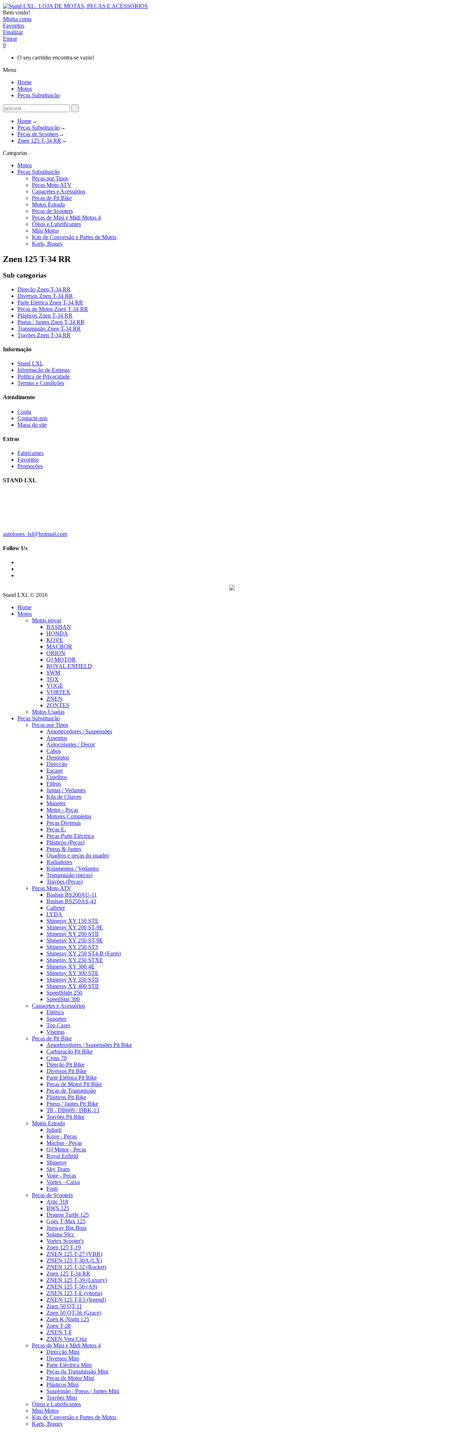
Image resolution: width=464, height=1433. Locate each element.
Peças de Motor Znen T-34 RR (52, 309)
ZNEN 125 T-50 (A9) (71, 1286)
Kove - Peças (61, 1136)
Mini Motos (45, 231)
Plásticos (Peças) (65, 842)
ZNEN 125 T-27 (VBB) (74, 1254)
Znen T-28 (58, 1326)
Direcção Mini (62, 1352)
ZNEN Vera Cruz (66, 1339)
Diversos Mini (62, 1358)
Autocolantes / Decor (70, 744)
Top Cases (58, 1025)
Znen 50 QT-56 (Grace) (73, 1313)
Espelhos (56, 777)
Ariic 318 (57, 1202)
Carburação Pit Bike (69, 1051)
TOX (52, 679)
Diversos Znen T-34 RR (45, 296)
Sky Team (58, 1169)
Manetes (56, 803)
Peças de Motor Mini (70, 1378)
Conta (24, 412)
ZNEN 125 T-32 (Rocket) (76, 1267)
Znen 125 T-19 (63, 1247)
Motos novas (46, 620)
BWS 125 (57, 1208)
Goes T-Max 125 (66, 1221)
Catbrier (55, 908)
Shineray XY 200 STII (72, 934)
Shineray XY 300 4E (70, 966)
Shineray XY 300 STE (72, 973)
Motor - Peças (62, 810)
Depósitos (57, 757)
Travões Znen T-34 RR (44, 335)
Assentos (56, 738)
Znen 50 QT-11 (64, 1306)
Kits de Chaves (63, 797)
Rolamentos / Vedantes (72, 868)
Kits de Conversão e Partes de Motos (74, 237)
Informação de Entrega (43, 370)
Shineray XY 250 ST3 (72, 947)
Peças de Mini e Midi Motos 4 (66, 217)
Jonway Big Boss (66, 1228)
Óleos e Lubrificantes (56, 224)
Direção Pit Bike (65, 1064)
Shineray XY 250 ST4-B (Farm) (83, 953)
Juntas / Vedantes (66, 790)
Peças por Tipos (50, 178)
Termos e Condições (40, 383)
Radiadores (59, 862)
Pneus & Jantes (63, 849)
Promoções (30, 466)
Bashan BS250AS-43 (71, 901)
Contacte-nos (32, 418)
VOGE (54, 686)
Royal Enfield (62, 1156)
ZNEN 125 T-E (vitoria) (74, 1293)
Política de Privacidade (43, 376)
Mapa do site (32, 425)
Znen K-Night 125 (67, 1319)
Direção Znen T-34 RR (44, 289)
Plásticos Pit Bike (66, 1097)
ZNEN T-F (59, 1332)
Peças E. (56, 829)
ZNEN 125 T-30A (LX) (74, 1260)
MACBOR (59, 646)
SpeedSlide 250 (64, 993)
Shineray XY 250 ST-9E (74, 940)
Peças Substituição (38, 127)
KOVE (54, 640)
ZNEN (54, 699)
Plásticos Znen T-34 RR (44, 315)
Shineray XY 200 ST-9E (74, 927)
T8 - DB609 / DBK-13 (72, 1110)
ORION (55, 653)
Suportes (56, 1019)
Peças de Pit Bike (52, 198)
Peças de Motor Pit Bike (74, 1084)
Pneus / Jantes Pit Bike (72, 1104)
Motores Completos (68, 816)
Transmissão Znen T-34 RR (49, 329)
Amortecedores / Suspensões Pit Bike (89, 1045)
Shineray (56, 1162)
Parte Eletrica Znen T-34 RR (50, 302)
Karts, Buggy (47, 244)
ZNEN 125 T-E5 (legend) (76, 1300)
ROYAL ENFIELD (69, 666)
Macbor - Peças (64, 1143)
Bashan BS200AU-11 (71, 895)
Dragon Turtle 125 (67, 1215)
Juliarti (54, 1130)
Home (24, 121)
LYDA (54, 914)
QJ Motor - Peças (66, 1149)
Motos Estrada (48, 204)
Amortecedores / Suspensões (79, 731)
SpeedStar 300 (63, 999)
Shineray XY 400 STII (72, 986)
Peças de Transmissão (71, 1091)
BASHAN (58, 627)
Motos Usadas (48, 712)
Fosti (52, 1189)
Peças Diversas (63, 823)
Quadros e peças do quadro (77, 855)
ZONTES (57, 705)
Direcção (56, 764)
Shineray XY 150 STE (72, 921)
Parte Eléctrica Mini (69, 1365)
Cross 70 (56, 1058)
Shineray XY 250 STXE (74, 960)
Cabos (53, 751)
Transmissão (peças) (69, 875)
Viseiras (55, 1032)
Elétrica (55, 1012)
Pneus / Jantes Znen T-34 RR (50, 322)
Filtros (53, 784)
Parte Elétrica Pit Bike (71, 1077)
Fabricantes (30, 453)
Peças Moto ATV (51, 185)
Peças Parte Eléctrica (70, 836)
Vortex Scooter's (65, 1241)
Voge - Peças (61, 1175)
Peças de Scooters (37, 134)
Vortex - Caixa (63, 1182)
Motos (24, 165)
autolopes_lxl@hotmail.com (35, 534)
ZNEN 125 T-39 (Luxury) (76, 1280)
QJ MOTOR (61, 659)
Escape (54, 770)
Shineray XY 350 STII (72, 980)
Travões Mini (61, 1398)
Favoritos (28, 459)
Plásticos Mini (62, 1384)
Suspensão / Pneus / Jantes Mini (82, 1391)
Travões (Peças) (64, 882)
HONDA (57, 633)
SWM (53, 673)
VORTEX (58, 692)
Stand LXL (30, 363)
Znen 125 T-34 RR (39, 141)
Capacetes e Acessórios (58, 191)
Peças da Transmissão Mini (77, 1371)
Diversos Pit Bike (66, 1071)
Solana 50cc (60, 1234)
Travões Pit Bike (65, 1117)
